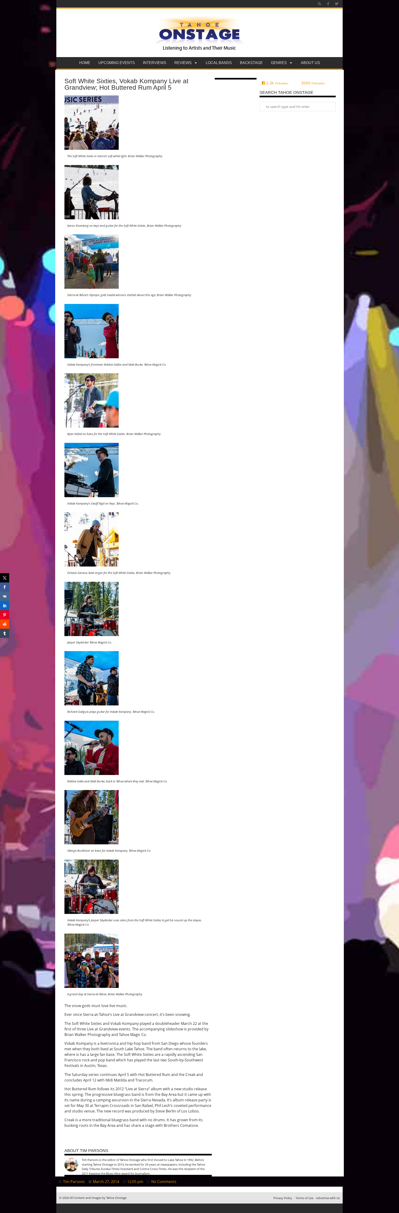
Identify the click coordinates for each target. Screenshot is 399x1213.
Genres (279, 63)
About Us (310, 63)
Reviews (183, 63)
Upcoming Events (116, 63)
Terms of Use (304, 1198)
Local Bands (219, 63)
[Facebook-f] (328, 3)
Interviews (154, 63)
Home (84, 63)
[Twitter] (336, 3)
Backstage (251, 63)
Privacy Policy (282, 1198)
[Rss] (319, 3)
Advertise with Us (328, 1198)
